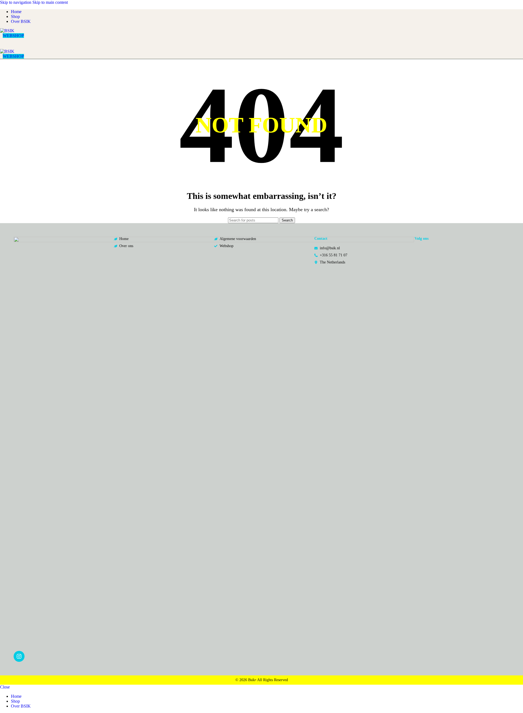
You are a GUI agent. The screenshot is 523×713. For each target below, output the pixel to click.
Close (5, 687)
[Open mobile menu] (261, 43)
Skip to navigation (16, 2)
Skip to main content (50, 2)
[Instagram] (19, 656)
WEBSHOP (13, 35)
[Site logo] (7, 30)
